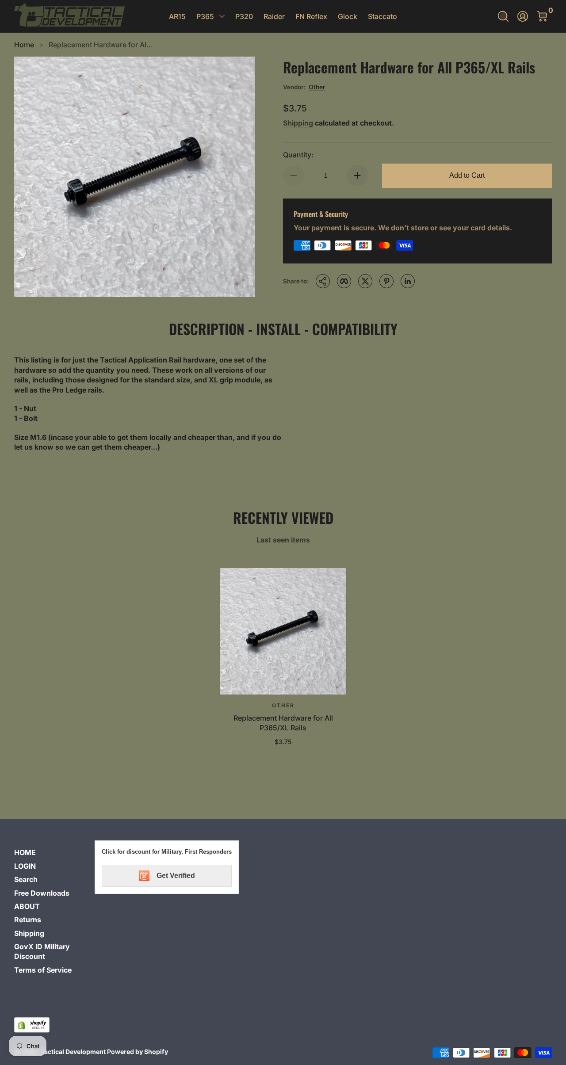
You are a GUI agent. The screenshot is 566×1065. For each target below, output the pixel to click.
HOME (25, 852)
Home (24, 44)
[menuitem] (51, 852)
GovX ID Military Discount (42, 951)
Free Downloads (41, 893)
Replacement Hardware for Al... (101, 44)
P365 (205, 16)
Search (26, 879)
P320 (244, 16)
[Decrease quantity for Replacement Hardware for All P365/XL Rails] (293, 175)
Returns (27, 919)
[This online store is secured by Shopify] (32, 1025)
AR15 (177, 16)
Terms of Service (43, 970)
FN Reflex (311, 16)
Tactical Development (73, 1051)
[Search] (503, 16)
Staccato (382, 16)
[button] (503, 16)
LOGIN (25, 866)
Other (317, 87)
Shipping (298, 122)
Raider (274, 16)
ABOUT (27, 906)
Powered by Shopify (137, 1051)
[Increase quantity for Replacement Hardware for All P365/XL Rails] (357, 175)
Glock (347, 16)
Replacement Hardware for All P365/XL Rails (283, 723)
